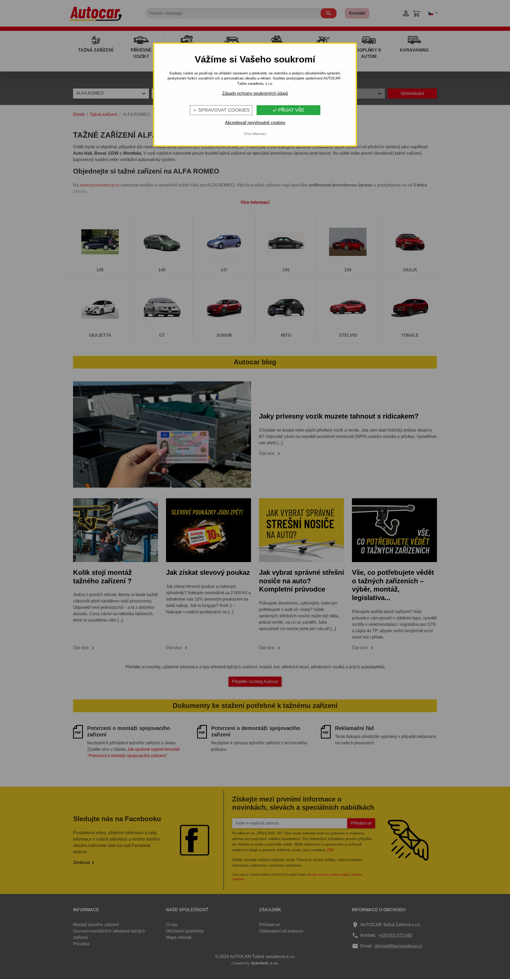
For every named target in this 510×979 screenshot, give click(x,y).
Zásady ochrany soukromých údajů (255, 93)
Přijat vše (288, 110)
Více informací (255, 134)
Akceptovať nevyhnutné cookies (255, 122)
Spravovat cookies (221, 110)
